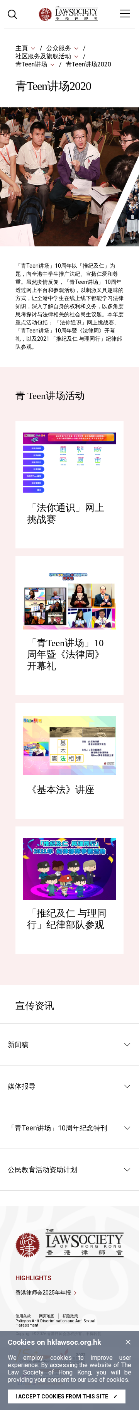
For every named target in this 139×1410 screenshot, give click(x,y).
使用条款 (23, 1316)
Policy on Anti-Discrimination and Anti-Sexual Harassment (55, 1323)
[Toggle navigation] (125, 13)
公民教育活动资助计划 (42, 1170)
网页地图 (46, 1316)
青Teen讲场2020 (88, 64)
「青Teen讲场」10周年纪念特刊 (57, 1128)
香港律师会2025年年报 (43, 1293)
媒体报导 (22, 1086)
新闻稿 (18, 1044)
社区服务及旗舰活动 (43, 56)
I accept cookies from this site (66, 1396)
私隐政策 (70, 1316)
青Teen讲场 (31, 64)
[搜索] (12, 13)
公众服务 (58, 48)
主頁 (21, 48)
